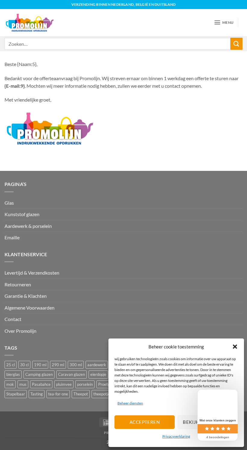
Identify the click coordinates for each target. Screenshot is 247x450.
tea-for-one (58, 394)
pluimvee (64, 384)
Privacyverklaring (176, 436)
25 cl (10, 364)
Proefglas (106, 384)
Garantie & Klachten (26, 296)
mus (23, 384)
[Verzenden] (236, 43)
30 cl (24, 364)
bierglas (13, 374)
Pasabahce (41, 384)
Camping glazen (39, 374)
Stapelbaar (15, 394)
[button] (235, 347)
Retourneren (18, 284)
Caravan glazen (71, 374)
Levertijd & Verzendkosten (32, 272)
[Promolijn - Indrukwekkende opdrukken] (30, 22)
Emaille (12, 237)
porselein (85, 384)
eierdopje (98, 374)
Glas (9, 203)
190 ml (40, 364)
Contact (13, 319)
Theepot (80, 394)
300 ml (76, 364)
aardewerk (96, 364)
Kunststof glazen (22, 214)
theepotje (101, 394)
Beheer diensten (130, 403)
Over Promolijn (20, 331)
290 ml (58, 364)
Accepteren (145, 422)
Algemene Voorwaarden (30, 307)
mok (10, 384)
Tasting (36, 394)
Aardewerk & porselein (28, 226)
